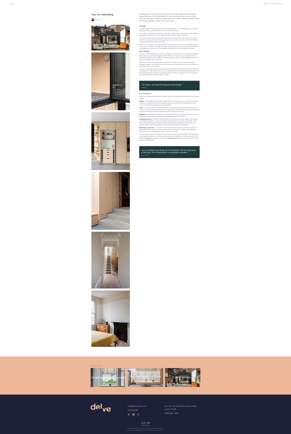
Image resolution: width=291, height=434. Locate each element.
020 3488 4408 (133, 410)
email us (148, 138)
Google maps (169, 413)
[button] (12, 4)
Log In (176, 413)
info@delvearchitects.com (137, 406)
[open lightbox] (110, 37)
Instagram (171, 138)
